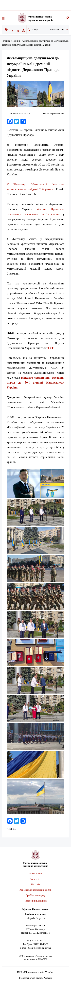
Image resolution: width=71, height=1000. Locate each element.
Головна (6, 40)
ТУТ (50, 348)
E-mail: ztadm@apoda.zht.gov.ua (35, 947)
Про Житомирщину (35, 895)
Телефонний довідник (35, 900)
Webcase (48, 977)
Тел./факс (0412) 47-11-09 (35, 944)
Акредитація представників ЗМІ (35, 889)
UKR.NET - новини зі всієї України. (35, 972)
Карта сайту (35, 878)
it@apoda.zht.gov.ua (35, 918)
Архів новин (35, 873)
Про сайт (35, 884)
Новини (16, 40)
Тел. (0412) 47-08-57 (35, 940)
